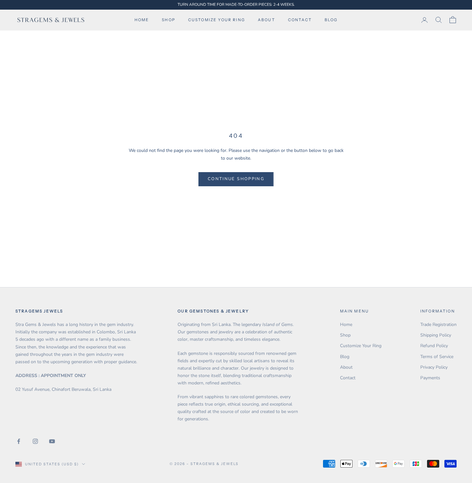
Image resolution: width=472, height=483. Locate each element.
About (266, 19)
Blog (331, 19)
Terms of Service (436, 357)
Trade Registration (438, 324)
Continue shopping (236, 179)
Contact (300, 19)
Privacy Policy (434, 367)
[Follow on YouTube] (52, 441)
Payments (430, 378)
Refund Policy (434, 346)
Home (142, 19)
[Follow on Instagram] (35, 441)
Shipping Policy (435, 335)
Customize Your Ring (360, 346)
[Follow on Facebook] (18, 441)
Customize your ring (216, 19)
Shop (168, 19)
